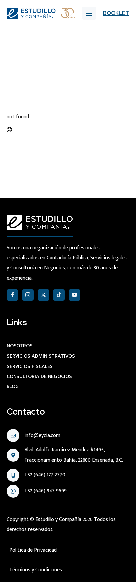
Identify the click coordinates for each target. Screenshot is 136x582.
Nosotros (20, 345)
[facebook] (12, 295)
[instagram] (28, 295)
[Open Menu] (89, 13)
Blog (13, 386)
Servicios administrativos (41, 356)
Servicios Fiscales (30, 366)
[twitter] (43, 295)
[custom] (59, 295)
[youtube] (74, 295)
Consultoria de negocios (39, 376)
